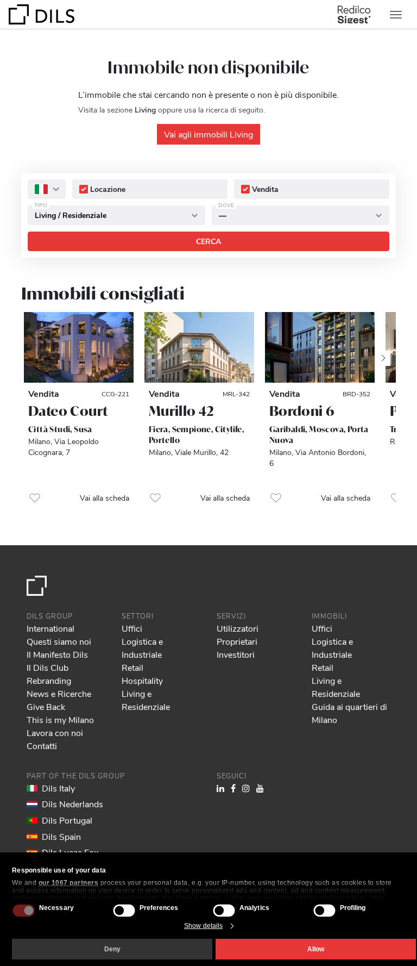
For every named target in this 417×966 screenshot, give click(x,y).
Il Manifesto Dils (57, 654)
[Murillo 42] (199, 347)
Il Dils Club (47, 667)
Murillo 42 (181, 411)
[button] (34, 497)
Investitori (236, 654)
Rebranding (49, 680)
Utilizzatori (237, 628)
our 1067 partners (69, 883)
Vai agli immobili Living (208, 134)
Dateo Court (68, 411)
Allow (315, 949)
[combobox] (47, 189)
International (50, 628)
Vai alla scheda (104, 498)
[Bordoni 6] (320, 347)
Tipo (40, 205)
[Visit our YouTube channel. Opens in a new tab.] (260, 788)
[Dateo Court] (79, 347)
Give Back (46, 706)
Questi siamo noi (59, 641)
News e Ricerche (59, 693)
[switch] (124, 910)
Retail (132, 667)
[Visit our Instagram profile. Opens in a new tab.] (246, 788)
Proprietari (237, 641)
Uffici (132, 628)
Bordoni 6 (301, 411)
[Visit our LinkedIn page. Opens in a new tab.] (220, 788)
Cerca (208, 241)
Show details (203, 926)
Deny (112, 949)
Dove (226, 205)
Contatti (42, 745)
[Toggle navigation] (395, 15)
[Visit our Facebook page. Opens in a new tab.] (233, 788)
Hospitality (142, 680)
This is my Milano (60, 719)
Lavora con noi (55, 732)
